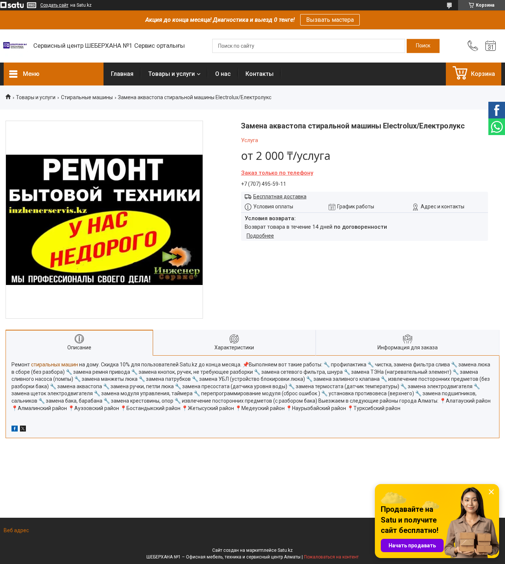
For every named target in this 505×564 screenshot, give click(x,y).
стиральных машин (54, 364)
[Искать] (423, 46)
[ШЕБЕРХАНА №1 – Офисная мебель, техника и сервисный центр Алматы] (15, 46)
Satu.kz (285, 550)
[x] (23, 430)
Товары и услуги (171, 73)
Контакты (259, 73)
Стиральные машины (87, 97)
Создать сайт (54, 5)
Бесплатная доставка (279, 196)
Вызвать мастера (330, 19)
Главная (122, 73)
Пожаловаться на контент (331, 557)
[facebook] (14, 430)
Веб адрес (16, 530)
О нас (223, 73)
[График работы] (490, 45)
